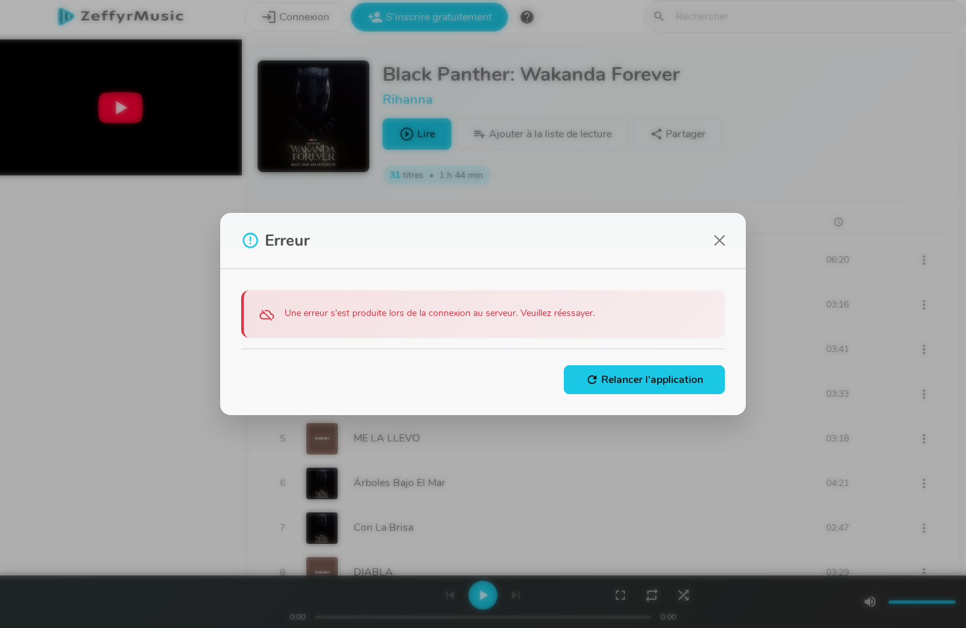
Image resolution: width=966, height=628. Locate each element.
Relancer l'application (644, 379)
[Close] (719, 240)
